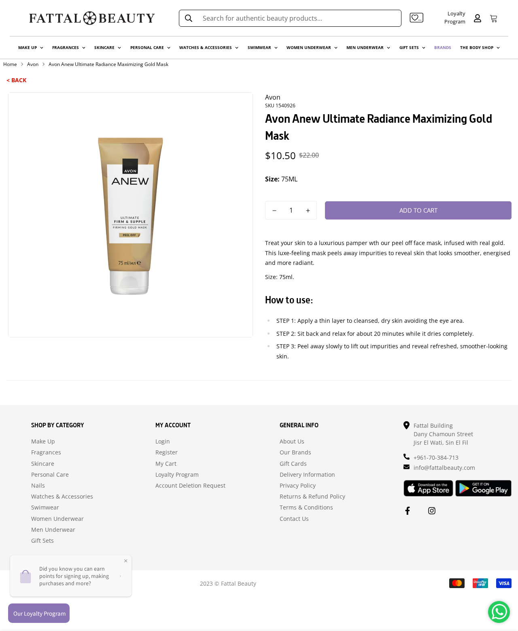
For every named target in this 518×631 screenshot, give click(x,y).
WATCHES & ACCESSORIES (205, 47)
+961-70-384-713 (436, 457)
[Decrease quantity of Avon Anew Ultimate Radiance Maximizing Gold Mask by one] (274, 210)
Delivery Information (307, 474)
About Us (292, 441)
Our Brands (295, 452)
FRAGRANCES (65, 47)
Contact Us (294, 519)
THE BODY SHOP (476, 47)
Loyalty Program (177, 474)
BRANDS (442, 47)
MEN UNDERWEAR (365, 47)
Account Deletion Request (190, 485)
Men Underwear (53, 530)
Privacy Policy (298, 485)
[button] (492, 18)
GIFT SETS (409, 47)
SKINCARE (104, 47)
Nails (38, 485)
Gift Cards (293, 463)
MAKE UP (27, 47)
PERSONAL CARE (147, 47)
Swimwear (45, 507)
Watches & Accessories (62, 496)
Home (10, 64)
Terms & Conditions (306, 507)
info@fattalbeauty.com (444, 467)
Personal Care (50, 474)
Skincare (42, 463)
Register (166, 452)
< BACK (16, 80)
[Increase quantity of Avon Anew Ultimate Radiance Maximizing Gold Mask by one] (307, 210)
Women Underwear (57, 519)
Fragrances (46, 452)
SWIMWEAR (259, 47)
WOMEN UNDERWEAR (309, 47)
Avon (32, 64)
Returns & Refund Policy (312, 496)
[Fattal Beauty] (92, 18)
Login (162, 441)
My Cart (165, 463)
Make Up (43, 441)
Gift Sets (42, 540)
